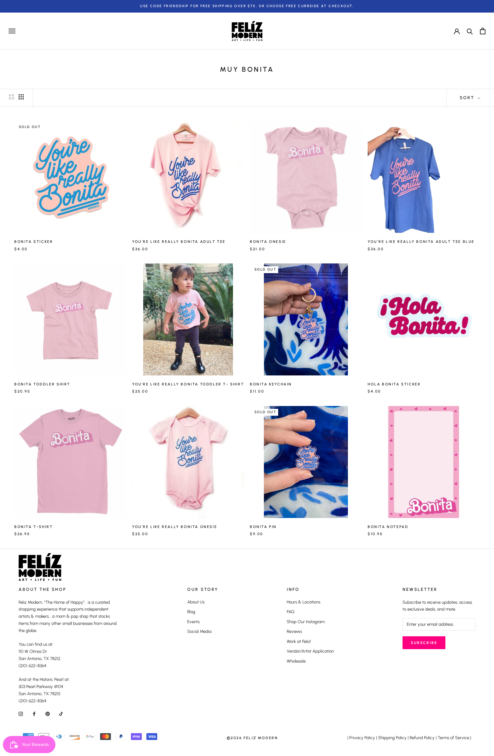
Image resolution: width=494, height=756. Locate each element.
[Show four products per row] (21, 96)
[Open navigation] (12, 31)
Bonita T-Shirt (33, 527)
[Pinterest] (47, 713)
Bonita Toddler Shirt (42, 384)
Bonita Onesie (268, 241)
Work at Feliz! (299, 641)
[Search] (470, 31)
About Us (195, 602)
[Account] (457, 31)
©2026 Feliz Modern (252, 738)
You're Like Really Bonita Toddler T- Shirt (188, 384)
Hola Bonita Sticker (394, 384)
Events (193, 621)
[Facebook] (34, 713)
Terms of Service (453, 737)
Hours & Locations (303, 602)
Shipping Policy (392, 737)
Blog (191, 611)
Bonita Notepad (388, 527)
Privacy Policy (362, 737)
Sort (468, 97)
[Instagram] (21, 713)
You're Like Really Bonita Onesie (174, 527)
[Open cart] (482, 31)
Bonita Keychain (271, 384)
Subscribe (424, 643)
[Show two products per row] (11, 96)
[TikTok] (61, 713)
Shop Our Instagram (306, 621)
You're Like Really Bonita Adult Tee (179, 241)
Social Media (199, 631)
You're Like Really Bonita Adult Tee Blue (421, 241)
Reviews (294, 631)
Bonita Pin (263, 527)
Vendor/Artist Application (310, 651)
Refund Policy (422, 737)
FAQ (290, 611)
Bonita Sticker (33, 241)
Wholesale (296, 661)
